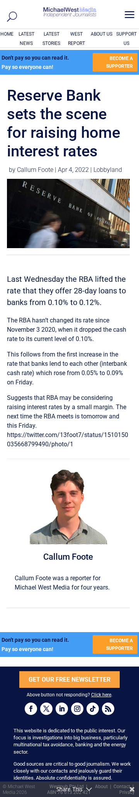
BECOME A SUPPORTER (119, 62)
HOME (7, 34)
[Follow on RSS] (108, 709)
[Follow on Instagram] (77, 709)
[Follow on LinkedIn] (62, 709)
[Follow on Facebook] (31, 709)
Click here (101, 695)
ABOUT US (101, 34)
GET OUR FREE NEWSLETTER (69, 679)
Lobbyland (107, 169)
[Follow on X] (46, 709)
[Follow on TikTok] (92, 709)
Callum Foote (35, 169)
